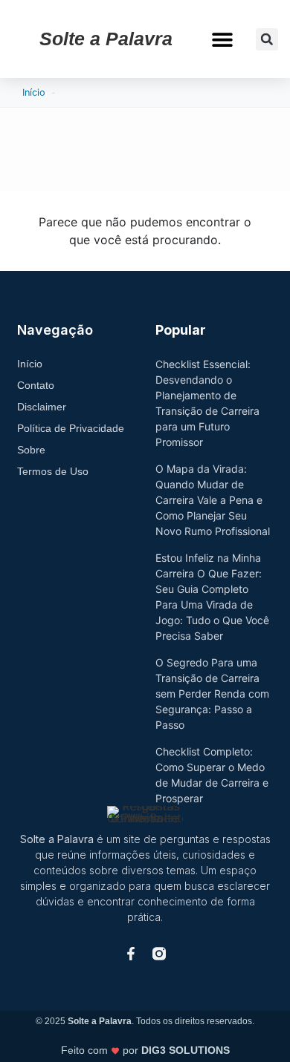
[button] (222, 39)
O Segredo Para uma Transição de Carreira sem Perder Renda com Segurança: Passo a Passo (212, 693)
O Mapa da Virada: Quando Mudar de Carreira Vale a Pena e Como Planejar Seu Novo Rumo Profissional (212, 499)
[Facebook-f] (131, 953)
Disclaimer (41, 407)
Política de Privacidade (70, 428)
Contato (35, 385)
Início (33, 92)
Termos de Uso (52, 471)
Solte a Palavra (106, 38)
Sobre (31, 450)
